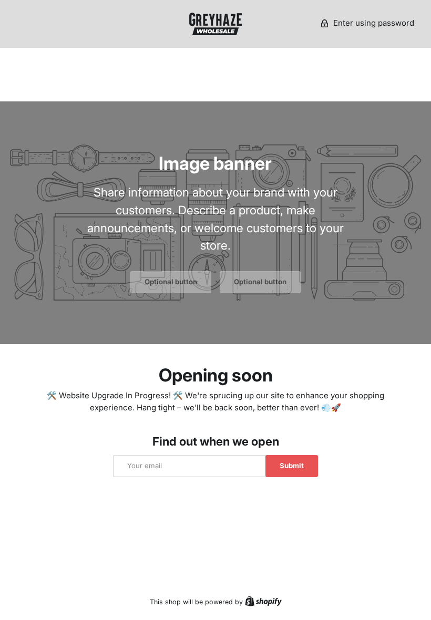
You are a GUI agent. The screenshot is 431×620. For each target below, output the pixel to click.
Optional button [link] (171, 281)
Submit (292, 465)
